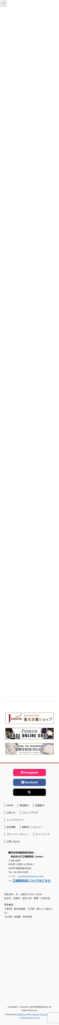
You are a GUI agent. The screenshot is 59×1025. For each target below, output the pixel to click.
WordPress (21, 1014)
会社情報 (11, 827)
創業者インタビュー (32, 827)
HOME (9, 805)
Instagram (31, 772)
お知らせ (11, 812)
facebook (31, 782)
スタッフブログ (30, 812)
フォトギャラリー (15, 819)
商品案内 (24, 805)
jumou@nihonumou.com (31, 876)
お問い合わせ (13, 841)
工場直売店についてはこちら (31, 880)
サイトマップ (42, 834)
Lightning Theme (38, 1014)
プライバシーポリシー (17, 834)
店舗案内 (39, 805)
